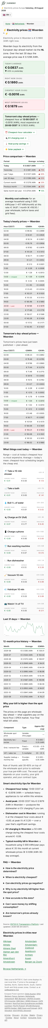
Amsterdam (31, 941)
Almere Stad (9, 948)
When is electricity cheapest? (21, 877)
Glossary (15, 1015)
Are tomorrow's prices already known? (20, 915)
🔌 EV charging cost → (15, 138)
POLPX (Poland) (19, 1006)
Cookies (9, 1018)
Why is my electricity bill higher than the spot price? (23, 891)
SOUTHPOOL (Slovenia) (22, 1011)
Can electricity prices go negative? (24, 883)
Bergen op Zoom (33, 961)
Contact (23, 1018)
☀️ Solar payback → (14, 149)
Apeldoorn (30, 951)
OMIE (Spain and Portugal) (27, 1008)
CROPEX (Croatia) (33, 999)
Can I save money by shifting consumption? (20, 906)
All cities (24, 1015)
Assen (28, 958)
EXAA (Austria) (30, 994)
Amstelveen (9, 961)
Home (7, 24)
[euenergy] (8, 3)
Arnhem (29, 955)
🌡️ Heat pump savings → (17, 144)
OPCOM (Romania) (33, 1006)
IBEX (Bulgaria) (20, 999)
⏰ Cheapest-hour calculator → (20, 132)
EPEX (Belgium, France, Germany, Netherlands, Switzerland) (23, 996)
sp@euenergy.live (12, 990)
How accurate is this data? (20, 898)
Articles (8, 1015)
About (16, 1018)
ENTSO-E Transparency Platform (24, 924)
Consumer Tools (34, 1018)
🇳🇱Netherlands (18, 24)
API (6, 1020)
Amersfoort (9, 958)
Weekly (32, 1015)
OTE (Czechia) (10, 1001)
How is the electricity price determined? (18, 870)
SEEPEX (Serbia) (11, 1008)
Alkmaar (7, 941)
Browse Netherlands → (14, 968)
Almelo (6, 944)
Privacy (40, 1015)
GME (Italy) (20, 1001)
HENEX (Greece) (31, 1001)
